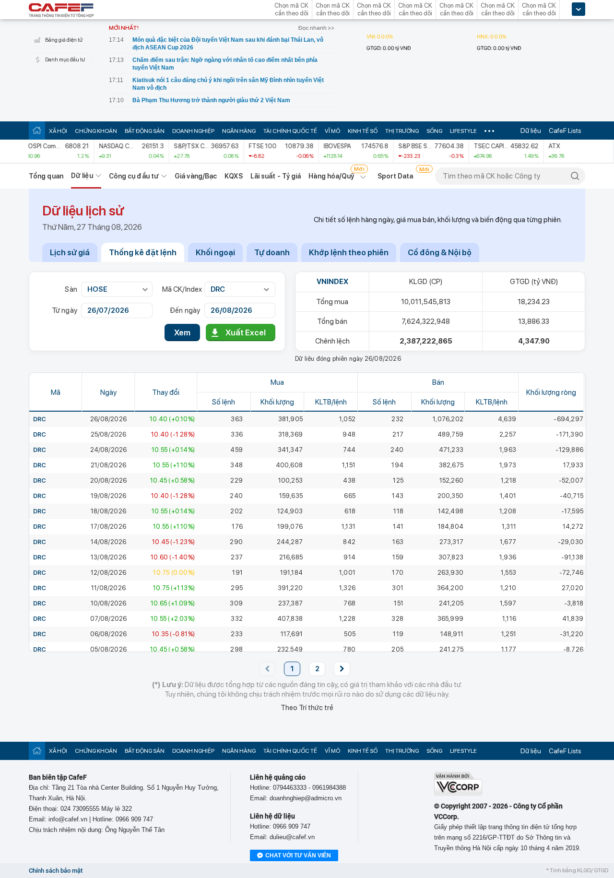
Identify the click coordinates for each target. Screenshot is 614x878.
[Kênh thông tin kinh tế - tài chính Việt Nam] (61, 11)
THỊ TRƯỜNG (402, 131)
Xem (182, 332)
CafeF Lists (565, 130)
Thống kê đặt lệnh (143, 252)
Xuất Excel (245, 332)
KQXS (233, 176)
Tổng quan (46, 176)
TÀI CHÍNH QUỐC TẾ (290, 131)
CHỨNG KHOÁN (96, 131)
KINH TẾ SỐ (363, 131)
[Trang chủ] (37, 130)
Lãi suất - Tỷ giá (275, 176)
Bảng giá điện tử (64, 40)
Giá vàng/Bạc (196, 176)
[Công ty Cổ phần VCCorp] (458, 793)
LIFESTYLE (463, 131)
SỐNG (434, 131)
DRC (40, 419)
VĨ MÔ (332, 131)
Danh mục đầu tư (65, 60)
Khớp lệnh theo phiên (349, 252)
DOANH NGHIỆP (193, 131)
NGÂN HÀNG (239, 131)
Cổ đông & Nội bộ (440, 252)
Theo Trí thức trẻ (307, 707)
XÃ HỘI (58, 131)
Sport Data (395, 176)
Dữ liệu (530, 130)
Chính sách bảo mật (56, 870)
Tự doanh (272, 252)
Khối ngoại (215, 252)
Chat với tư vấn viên (298, 855)
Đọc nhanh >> (316, 27)
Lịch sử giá (70, 252)
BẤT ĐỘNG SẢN (145, 131)
